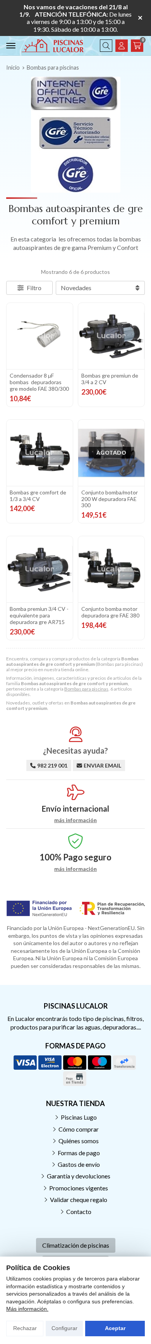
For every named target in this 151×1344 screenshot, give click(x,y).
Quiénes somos (78, 1140)
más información (75, 820)
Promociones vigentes (78, 1188)
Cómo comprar (78, 1129)
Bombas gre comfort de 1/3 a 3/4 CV (38, 495)
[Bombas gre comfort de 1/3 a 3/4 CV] (40, 453)
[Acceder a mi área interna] (121, 45)
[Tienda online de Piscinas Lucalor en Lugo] (53, 45)
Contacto (78, 1211)
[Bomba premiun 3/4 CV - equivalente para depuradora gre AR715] (40, 569)
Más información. (27, 1309)
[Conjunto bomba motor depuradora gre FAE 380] (111, 569)
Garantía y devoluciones (78, 1176)
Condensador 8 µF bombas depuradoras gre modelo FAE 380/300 (39, 382)
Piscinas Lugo (79, 1117)
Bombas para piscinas (86, 689)
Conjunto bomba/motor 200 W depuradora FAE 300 (109, 499)
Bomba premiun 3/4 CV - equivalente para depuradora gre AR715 (39, 615)
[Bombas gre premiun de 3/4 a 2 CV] (111, 336)
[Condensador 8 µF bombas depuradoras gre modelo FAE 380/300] (40, 336)
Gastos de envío (79, 1164)
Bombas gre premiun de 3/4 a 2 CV (109, 378)
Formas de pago (79, 1152)
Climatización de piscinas (75, 1245)
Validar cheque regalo (78, 1199)
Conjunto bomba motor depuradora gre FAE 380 (110, 612)
